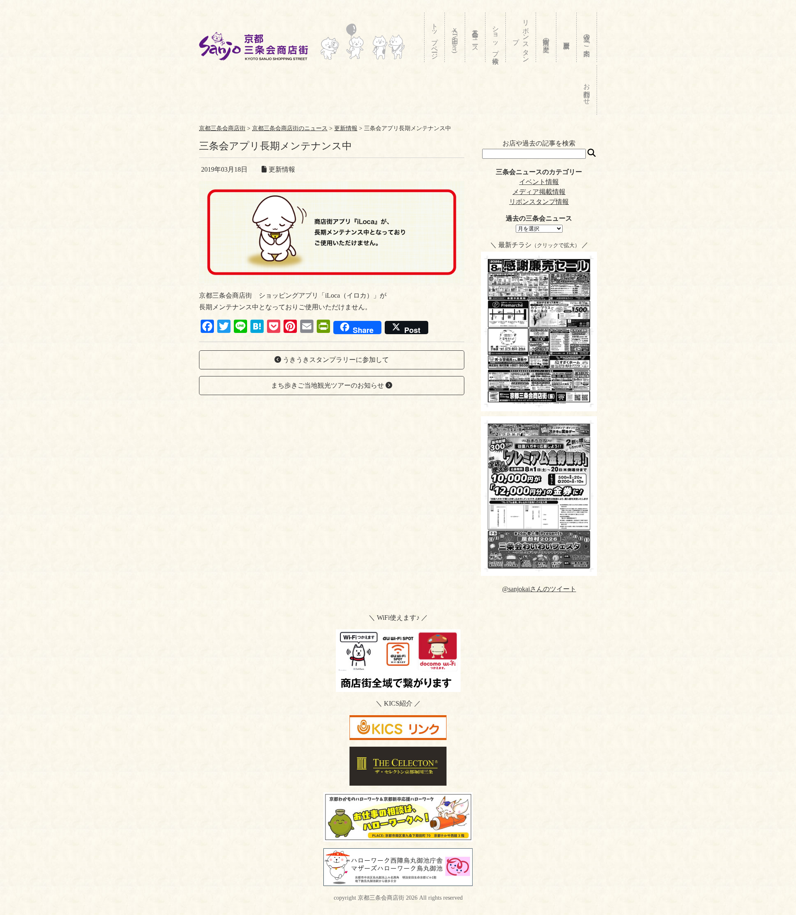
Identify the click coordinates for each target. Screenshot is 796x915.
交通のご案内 (586, 37)
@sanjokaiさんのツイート (539, 588)
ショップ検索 (495, 37)
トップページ (434, 37)
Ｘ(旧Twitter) (455, 38)
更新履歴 (566, 37)
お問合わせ (586, 90)
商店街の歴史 (546, 37)
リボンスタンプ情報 (539, 201)
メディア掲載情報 (538, 191)
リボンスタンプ (520, 37)
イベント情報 (539, 181)
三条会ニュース (475, 37)
